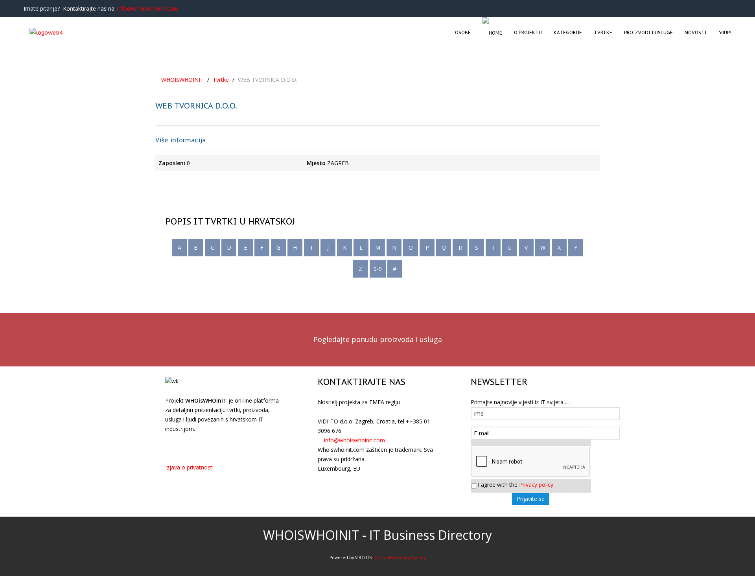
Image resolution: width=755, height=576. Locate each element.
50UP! (724, 32)
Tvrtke (603, 32)
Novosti (696, 32)
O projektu (528, 32)
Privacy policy (536, 484)
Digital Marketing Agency (400, 557)
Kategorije (568, 32)
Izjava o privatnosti (189, 467)
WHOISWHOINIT (182, 79)
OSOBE (463, 32)
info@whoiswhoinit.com (147, 8)
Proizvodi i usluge (648, 32)
